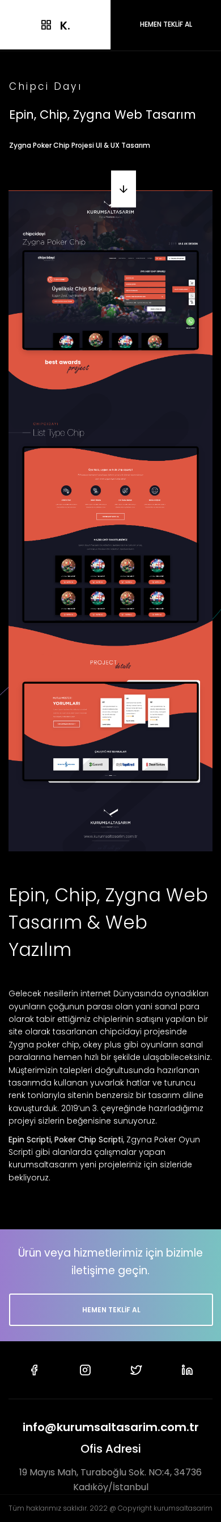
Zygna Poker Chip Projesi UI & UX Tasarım (79, 145)
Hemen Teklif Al (111, 1310)
